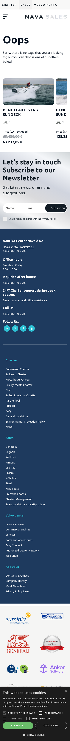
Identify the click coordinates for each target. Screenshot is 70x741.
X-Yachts (11, 478)
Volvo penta (15, 515)
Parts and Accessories (19, 540)
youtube (31, 328)
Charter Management (19, 499)
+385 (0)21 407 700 (14, 251)
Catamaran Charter (17, 369)
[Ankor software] (52, 668)
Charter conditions (38, 706)
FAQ (8, 411)
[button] (35, 735)
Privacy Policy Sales (17, 591)
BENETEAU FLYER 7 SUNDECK (20, 112)
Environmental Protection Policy (25, 421)
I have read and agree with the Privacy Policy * (33, 218)
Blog (8, 390)
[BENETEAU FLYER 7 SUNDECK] (28, 91)
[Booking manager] (52, 643)
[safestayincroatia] (18, 668)
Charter (9, 5)
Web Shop (12, 555)
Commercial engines (18, 529)
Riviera (10, 473)
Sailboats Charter (16, 374)
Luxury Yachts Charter (19, 385)
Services (10, 534)
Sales (25, 5)
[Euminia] (18, 618)
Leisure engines (15, 524)
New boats (12, 488)
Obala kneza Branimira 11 (18, 247)
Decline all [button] (51, 725)
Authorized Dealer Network (22, 550)
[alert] (35, 714)
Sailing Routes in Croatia (20, 395)
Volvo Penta (45, 5)
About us (12, 567)
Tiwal (9, 483)
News (9, 427)
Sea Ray (10, 467)
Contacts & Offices (17, 575)
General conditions (17, 416)
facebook (23, 328)
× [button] (65, 690)
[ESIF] (52, 618)
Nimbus (10, 462)
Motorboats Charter (18, 379)
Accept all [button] (18, 725)
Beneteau (12, 446)
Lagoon (10, 452)
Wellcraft (11, 457)
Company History (16, 581)
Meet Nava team (16, 586)
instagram (15, 328)
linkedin (7, 328)
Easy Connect (14, 545)
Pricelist (10, 406)
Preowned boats (16, 494)
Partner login (13, 400)
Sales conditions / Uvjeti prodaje (25, 504)
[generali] (18, 643)
